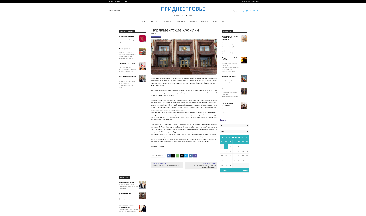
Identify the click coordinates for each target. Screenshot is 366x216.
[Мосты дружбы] (142, 51)
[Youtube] (257, 11)
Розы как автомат (228, 89)
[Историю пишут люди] (244, 78)
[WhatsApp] (177, 155)
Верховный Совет (156, 36)
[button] (233, 11)
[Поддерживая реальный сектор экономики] (142, 78)
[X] (250, 11)
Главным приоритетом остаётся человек (126, 206)
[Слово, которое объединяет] (244, 105)
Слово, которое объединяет (227, 104)
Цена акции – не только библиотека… (166, 166)
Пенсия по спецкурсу (126, 36)
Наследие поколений (126, 182)
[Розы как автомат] (244, 91)
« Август (224, 170)
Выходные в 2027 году (127, 63)
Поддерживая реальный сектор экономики (127, 77)
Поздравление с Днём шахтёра (230, 58)
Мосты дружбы (124, 49)
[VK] (191, 155)
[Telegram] (247, 11)
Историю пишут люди (229, 76)
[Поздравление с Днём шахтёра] (244, 60)
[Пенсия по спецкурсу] (142, 38)
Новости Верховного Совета (126, 194)
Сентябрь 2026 (234, 137)
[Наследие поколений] (142, 185)
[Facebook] (240, 11)
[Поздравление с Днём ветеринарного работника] (244, 38)
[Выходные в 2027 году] (142, 66)
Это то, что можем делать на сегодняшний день (205, 167)
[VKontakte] (254, 11)
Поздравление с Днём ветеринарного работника (230, 37)
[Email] (182, 155)
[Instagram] (243, 11)
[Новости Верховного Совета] (142, 196)
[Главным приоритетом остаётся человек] (142, 208)
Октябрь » (244, 170)
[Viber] (195, 155)
